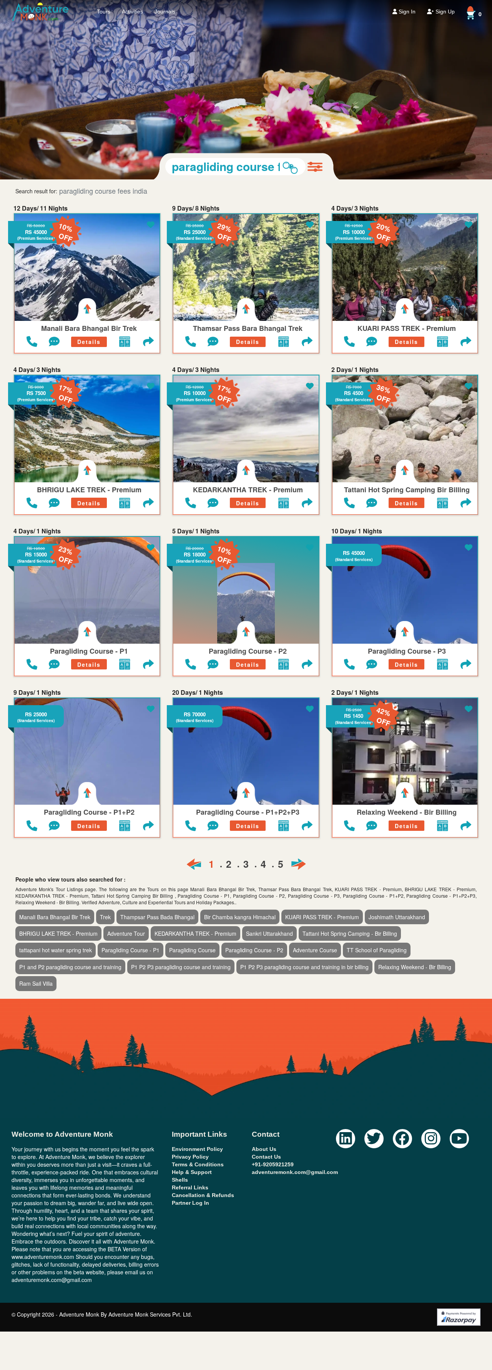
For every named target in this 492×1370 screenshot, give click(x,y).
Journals (165, 11)
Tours (103, 11)
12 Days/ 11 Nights (40, 208)
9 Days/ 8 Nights (195, 208)
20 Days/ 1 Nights (197, 692)
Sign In (406, 11)
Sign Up (444, 11)
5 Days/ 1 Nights (195, 531)
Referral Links (190, 1187)
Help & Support (192, 1172)
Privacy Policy (190, 1157)
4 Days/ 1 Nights (37, 531)
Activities (132, 11)
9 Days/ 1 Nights (37, 692)
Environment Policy (197, 1149)
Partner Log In (190, 1203)
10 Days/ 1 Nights (356, 531)
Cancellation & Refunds (203, 1195)
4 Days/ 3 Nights (355, 208)
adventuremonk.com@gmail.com (295, 1172)
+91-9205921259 (273, 1164)
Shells (180, 1180)
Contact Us (266, 1157)
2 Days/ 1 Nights (355, 369)
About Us (264, 1149)
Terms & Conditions (198, 1164)
